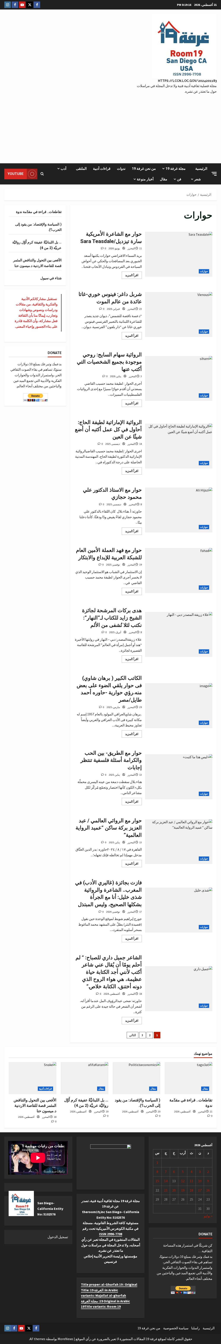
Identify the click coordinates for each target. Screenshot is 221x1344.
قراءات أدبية (101, 169)
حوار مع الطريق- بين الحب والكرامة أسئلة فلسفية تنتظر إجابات (178, 776)
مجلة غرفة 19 (176, 169)
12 (183, 1181)
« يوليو (208, 1216)
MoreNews (65, 1339)
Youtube (16, 174)
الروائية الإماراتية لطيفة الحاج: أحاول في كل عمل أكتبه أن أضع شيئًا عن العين (178, 446)
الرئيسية (201, 169)
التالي (132, 1035)
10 (200, 1181)
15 (157, 1181)
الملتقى (81, 169)
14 (165, 1181)
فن (179, 179)
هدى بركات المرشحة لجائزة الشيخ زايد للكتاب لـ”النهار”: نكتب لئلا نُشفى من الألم (178, 634)
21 (165, 1190)
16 (208, 1190)
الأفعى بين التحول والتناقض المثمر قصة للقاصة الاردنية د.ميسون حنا (35, 1105)
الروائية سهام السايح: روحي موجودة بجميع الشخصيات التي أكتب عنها (178, 378)
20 (174, 1190)
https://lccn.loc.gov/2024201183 (187, 81)
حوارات (204, 271)
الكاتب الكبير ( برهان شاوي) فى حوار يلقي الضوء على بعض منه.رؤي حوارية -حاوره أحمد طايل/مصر (178, 705)
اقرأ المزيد (130, 276)
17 (200, 1190)
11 (191, 1181)
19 (183, 1190)
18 (191, 1190)
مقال (163, 179)
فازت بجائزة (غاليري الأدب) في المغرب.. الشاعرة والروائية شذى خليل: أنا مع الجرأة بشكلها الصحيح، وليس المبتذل (178, 910)
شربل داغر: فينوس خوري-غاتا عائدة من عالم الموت (178, 314)
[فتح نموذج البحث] (42, 174)
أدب (63, 169)
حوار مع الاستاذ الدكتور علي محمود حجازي (178, 510)
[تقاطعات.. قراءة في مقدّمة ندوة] (188, 1078)
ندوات (121, 169)
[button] (214, 174)
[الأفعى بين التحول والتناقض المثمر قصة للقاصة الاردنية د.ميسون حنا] (32, 1078)
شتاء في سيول (51, 278)
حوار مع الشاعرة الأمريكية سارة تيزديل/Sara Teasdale (178, 254)
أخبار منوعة (145, 179)
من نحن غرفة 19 (144, 169)
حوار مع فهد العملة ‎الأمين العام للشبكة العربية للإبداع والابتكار (178, 570)
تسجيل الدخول (57, 1237)
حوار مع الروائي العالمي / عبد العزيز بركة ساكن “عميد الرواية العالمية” (178, 841)
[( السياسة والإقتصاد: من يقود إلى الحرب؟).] (136, 1078)
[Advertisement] (110, 126)
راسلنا (195, 1328)
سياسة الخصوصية (175, 1328)
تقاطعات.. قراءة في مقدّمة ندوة (39, 212)
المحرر (131, 248)
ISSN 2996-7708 (110, 1234)
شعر (197, 179)
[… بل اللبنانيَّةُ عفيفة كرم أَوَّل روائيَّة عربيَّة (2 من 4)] (84, 1078)
